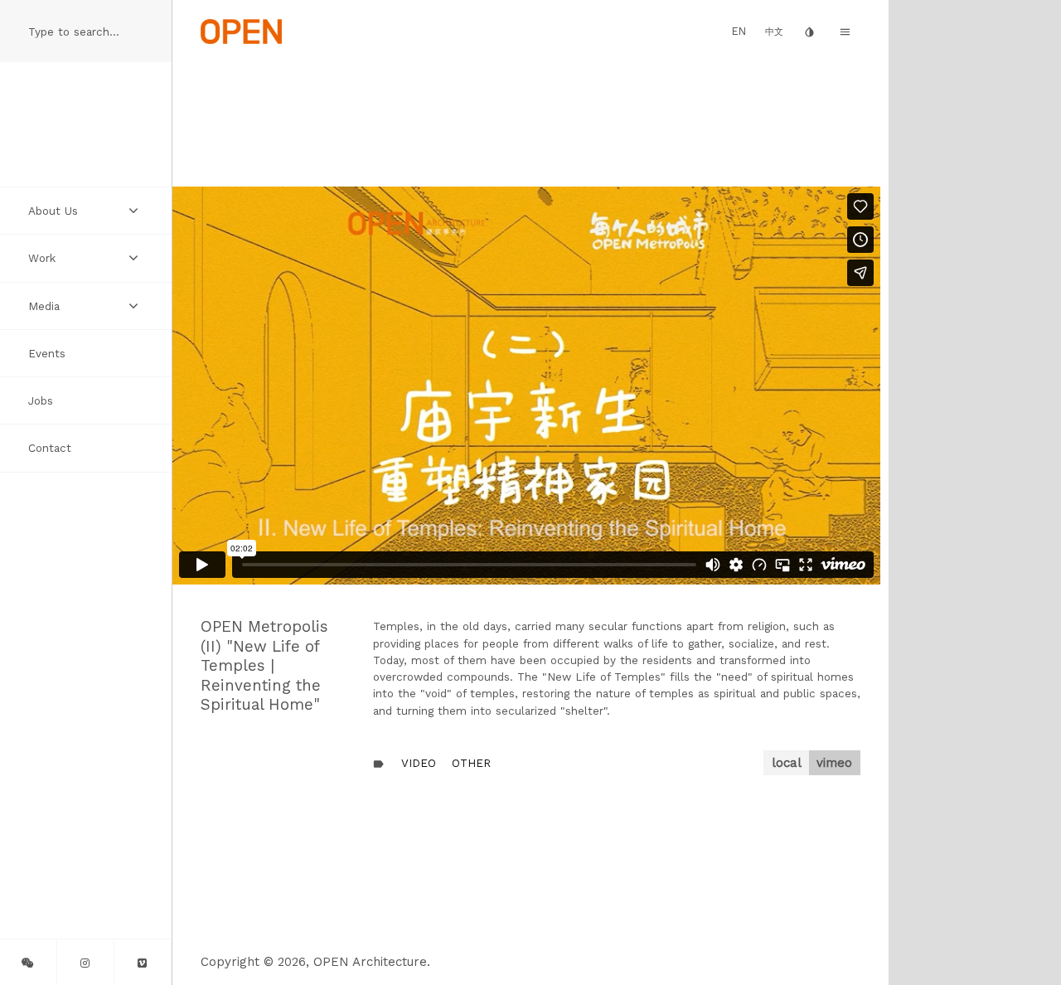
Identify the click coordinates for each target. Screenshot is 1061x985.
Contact (49, 447)
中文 (774, 32)
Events (46, 353)
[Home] (241, 30)
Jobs (40, 400)
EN (739, 31)
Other (471, 762)
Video (418, 762)
